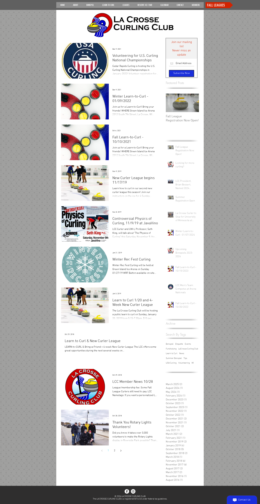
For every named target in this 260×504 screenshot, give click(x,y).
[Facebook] (127, 491)
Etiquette (179, 344)
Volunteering (184, 363)
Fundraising (171, 349)
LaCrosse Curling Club (188, 349)
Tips (185, 358)
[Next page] (121, 450)
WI (193, 363)
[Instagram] (133, 491)
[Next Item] (194, 103)
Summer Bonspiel (174, 358)
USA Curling (171, 363)
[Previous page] (102, 450)
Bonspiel (169, 344)
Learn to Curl (171, 353)
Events (188, 344)
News (181, 353)
